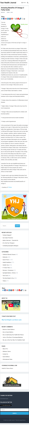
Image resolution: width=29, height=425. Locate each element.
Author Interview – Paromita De (10, 240)
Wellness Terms (7, 351)
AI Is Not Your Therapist (8, 243)
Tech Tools (5, 275)
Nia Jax (4, 340)
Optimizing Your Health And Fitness (15, 334)
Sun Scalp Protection (8, 237)
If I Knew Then (6, 267)
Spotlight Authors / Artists (9, 273)
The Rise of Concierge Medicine (15, 337)
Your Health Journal (8, 3)
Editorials (5, 257)
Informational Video (7, 359)
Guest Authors (11, 329)
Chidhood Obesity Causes (9, 254)
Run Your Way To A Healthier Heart (16, 340)
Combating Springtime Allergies (11, 245)
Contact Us (5, 354)
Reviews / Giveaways (8, 270)
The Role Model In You (8, 278)
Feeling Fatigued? (7, 235)
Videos (4, 281)
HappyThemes (22, 420)
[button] (23, 2)
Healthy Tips (6, 265)
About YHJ (5, 348)
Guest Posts (6, 259)
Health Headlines (7, 262)
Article (3, 12)
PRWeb (10, 187)
